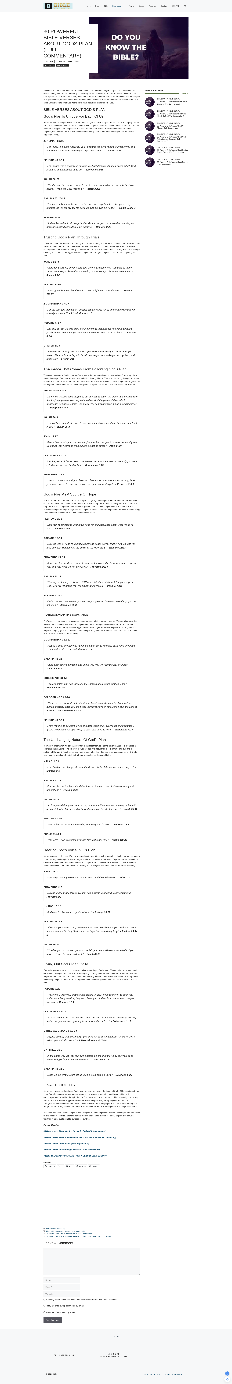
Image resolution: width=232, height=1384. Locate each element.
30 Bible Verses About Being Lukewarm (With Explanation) (72, 1150)
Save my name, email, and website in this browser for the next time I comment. (82, 1300)
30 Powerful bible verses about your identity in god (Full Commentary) (171, 115)
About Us (152, 6)
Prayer (131, 6)
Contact (164, 6)
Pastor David (48, 61)
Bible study (116, 6)
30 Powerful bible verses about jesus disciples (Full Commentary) (172, 103)
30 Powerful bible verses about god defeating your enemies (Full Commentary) (171, 139)
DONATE (175, 6)
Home (88, 6)
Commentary (62, 65)
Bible (106, 6)
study (83, 1231)
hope (78, 1231)
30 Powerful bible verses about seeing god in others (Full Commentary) (172, 151)
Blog (97, 6)
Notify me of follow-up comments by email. (65, 1306)
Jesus (141, 6)
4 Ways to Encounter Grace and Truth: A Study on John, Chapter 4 (75, 1156)
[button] (185, 6)
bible (48, 1231)
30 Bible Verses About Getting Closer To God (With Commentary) (75, 1131)
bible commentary (57, 1231)
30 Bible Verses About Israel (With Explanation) (66, 1143)
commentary (70, 1231)
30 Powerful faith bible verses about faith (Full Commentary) (69, 1234)
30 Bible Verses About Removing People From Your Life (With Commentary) (80, 1137)
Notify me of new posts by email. (60, 1312)
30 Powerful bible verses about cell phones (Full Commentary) (171, 127)
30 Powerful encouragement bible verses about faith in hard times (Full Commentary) (78, 1236)
